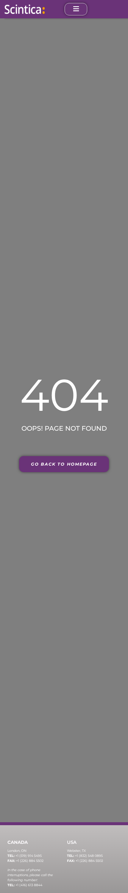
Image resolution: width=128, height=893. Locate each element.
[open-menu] (76, 9)
